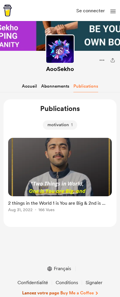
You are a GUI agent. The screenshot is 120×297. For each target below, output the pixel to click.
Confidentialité (32, 282)
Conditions (67, 282)
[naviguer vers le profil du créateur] (60, 49)
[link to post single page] (60, 176)
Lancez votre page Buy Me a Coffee (58, 293)
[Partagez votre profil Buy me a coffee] (112, 60)
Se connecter (90, 10)
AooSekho (60, 68)
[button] (113, 11)
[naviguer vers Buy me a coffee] (7, 10)
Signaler (94, 282)
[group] (60, 178)
